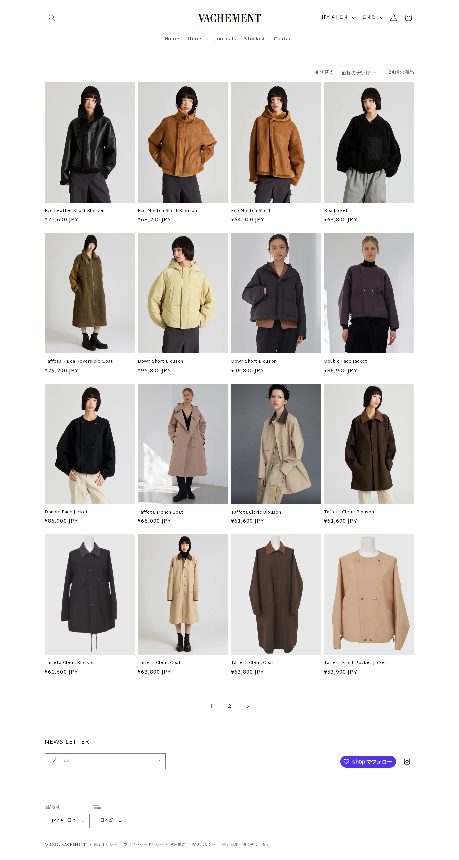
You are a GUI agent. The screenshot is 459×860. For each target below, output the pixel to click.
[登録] (158, 761)
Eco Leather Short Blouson (75, 211)
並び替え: (325, 72)
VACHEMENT (74, 844)
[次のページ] (247, 706)
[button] (52, 17)
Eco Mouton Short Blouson (167, 211)
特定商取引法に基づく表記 (245, 845)
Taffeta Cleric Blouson (256, 513)
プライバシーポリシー (143, 845)
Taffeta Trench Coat (160, 513)
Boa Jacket (336, 211)
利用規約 (178, 845)
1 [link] (211, 706)
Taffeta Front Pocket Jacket (355, 663)
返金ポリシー (105, 845)
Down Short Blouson (160, 362)
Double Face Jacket (345, 362)
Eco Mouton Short (251, 211)
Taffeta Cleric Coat (159, 663)
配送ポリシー (204, 845)
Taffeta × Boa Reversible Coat (79, 362)
